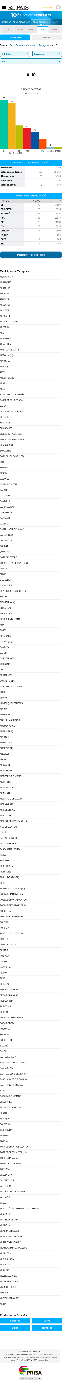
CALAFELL (5, 490)
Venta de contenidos (24, 1355)
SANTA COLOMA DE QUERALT (14, 1062)
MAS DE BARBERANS (10, 720)
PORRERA (4, 928)
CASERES (4, 523)
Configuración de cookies (46, 1357)
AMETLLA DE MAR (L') (10, 349)
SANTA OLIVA (6, 1068)
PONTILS (4, 922)
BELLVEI (4, 417)
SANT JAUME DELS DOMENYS (14, 1079)
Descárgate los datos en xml (31, 254)
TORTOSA (5, 1169)
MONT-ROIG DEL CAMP (11, 799)
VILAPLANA (5, 1253)
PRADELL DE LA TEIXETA (11, 933)
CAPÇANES (5, 518)
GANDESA (4, 647)
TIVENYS (4, 1135)
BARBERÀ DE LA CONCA (11, 400)
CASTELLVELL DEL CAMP (12, 529)
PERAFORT (5, 860)
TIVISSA (4, 1141)
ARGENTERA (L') (7, 378)
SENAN (3, 1113)
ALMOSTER (5, 338)
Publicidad (38, 1355)
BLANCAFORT (6, 445)
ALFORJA (4, 327)
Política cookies (28, 1357)
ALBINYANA (5, 282)
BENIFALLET (6, 422)
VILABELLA (5, 1225)
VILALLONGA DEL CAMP (11, 1236)
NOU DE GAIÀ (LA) (8, 827)
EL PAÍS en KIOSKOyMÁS (27, 1360)
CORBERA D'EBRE (8, 557)
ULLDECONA (6, 1175)
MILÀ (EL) (4, 754)
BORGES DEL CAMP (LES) (12, 456)
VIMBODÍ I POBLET (9, 1287)
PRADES (4, 939)
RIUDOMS (4, 1012)
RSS (46, 1360)
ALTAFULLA (5, 344)
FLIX (2, 625)
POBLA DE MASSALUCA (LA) (13, 900)
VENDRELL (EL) (7, 1214)
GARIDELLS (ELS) (8, 658)
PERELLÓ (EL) (6, 866)
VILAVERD (4, 1270)
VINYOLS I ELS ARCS (10, 1298)
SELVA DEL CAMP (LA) (10, 1107)
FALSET (3, 596)
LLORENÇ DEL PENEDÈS (11, 703)
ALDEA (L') (5, 305)
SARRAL (4, 1090)
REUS (2, 978)
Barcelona (15, 1320)
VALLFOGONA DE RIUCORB (12, 1191)
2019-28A (19, 30)
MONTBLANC (6, 770)
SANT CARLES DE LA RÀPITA (13, 1074)
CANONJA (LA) (7, 507)
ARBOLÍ (3, 372)
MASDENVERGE (7, 726)
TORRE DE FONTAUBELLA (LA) (14, 1147)
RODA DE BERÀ (7, 1023)
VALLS (3, 1203)
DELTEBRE (5, 580)
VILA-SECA (5, 1264)
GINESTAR (5, 664)
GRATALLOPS (6, 675)
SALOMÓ (4, 1045)
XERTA (3, 1304)
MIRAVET (4, 759)
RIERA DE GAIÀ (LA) (9, 995)
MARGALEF (5, 714)
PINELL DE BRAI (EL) (9, 877)
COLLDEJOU (6, 540)
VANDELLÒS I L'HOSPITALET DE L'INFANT (19, 1208)
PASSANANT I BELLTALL (11, 849)
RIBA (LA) (4, 984)
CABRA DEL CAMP (8, 484)
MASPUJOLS (6, 742)
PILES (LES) (5, 871)
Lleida (15, 1327)
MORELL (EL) (6, 815)
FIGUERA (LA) (6, 613)
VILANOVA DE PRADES (10, 1242)
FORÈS (3, 630)
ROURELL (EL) (6, 1040)
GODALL (4, 669)
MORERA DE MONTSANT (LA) (14, 821)
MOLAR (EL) (5, 765)
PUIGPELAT (5, 956)
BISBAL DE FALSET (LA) (11, 434)
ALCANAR (4, 293)
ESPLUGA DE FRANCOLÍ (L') (13, 591)
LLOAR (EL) (5, 692)
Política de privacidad (11, 1357)
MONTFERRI (5, 782)
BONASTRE (5, 451)
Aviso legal (48, 1355)
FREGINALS (5, 636)
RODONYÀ (5, 1029)
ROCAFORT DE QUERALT (11, 1017)
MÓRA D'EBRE (6, 804)
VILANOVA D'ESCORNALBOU (13, 1248)
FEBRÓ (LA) (5, 608)
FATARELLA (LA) (7, 602)
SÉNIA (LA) (5, 1118)
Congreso (15, 37)
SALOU (3, 1051)
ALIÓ (2, 333)
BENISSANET (6, 428)
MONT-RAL (5, 793)
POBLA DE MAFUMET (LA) (12, 894)
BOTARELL (5, 467)
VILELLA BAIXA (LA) (9, 1281)
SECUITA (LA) (6, 1102)
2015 (43, 30)
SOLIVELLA (5, 1124)
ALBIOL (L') (5, 288)
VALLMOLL (5, 1197)
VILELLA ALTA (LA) (8, 1276)
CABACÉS (4, 479)
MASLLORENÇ (6, 731)
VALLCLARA (5, 1186)
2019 (7, 30)
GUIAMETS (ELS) (7, 681)
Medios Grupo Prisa (30, 1378)
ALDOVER (4, 310)
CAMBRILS (5, 501)
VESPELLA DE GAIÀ (9, 1219)
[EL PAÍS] (18, 7)
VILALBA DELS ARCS (10, 1231)
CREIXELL (4, 568)
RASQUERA (5, 967)
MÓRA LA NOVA (7, 810)
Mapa (55, 22)
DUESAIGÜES (6, 585)
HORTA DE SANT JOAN (11, 686)
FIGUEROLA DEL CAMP (10, 619)
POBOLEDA (5, 911)
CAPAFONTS (6, 512)
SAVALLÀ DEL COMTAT (10, 1096)
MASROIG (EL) (6, 748)
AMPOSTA (5, 361)
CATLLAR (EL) (6, 535)
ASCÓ (2, 389)
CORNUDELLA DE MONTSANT (14, 563)
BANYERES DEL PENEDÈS (12, 394)
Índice (41, 1360)
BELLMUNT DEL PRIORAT (12, 411)
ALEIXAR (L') (6, 316)
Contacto (10, 1355)
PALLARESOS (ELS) (9, 838)
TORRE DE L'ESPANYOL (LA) (13, 1152)
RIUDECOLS (5, 1006)
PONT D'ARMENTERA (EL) (12, 916)
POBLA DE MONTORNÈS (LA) (13, 905)
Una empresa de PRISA (30, 1370)
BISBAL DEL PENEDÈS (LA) (12, 439)
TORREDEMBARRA (9, 1158)
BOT (2, 462)
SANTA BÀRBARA (8, 1057)
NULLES (4, 832)
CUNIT (3, 574)
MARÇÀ (3, 709)
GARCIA (3, 653)
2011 (55, 30)
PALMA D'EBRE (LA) (9, 843)
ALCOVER (4, 299)
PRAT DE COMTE (8, 944)
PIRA (2, 883)
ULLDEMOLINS (7, 1180)
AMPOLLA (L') (6, 355)
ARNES (3, 383)
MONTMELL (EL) (7, 787)
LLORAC (4, 697)
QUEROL (4, 961)
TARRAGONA (6, 1130)
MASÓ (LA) (5, 737)
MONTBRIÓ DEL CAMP (10, 776)
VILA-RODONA (7, 1259)
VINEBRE (4, 1292)
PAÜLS (3, 855)
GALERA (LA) (6, 641)
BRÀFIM (3, 473)
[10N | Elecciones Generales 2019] (31, 15)
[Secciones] (4, 7)
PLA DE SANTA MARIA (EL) (12, 888)
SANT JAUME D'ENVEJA (11, 1085)
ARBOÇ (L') (5, 366)
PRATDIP (4, 950)
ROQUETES (5, 1034)
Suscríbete (47, 7)
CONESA (4, 546)
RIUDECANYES (7, 1001)
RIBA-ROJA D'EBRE (9, 989)
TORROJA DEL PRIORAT (11, 1163)
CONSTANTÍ (5, 552)
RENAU (3, 973)
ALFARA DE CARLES (9, 321)
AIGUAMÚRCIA (6, 277)
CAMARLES (5, 495)
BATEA (3, 406)
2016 (31, 30)
